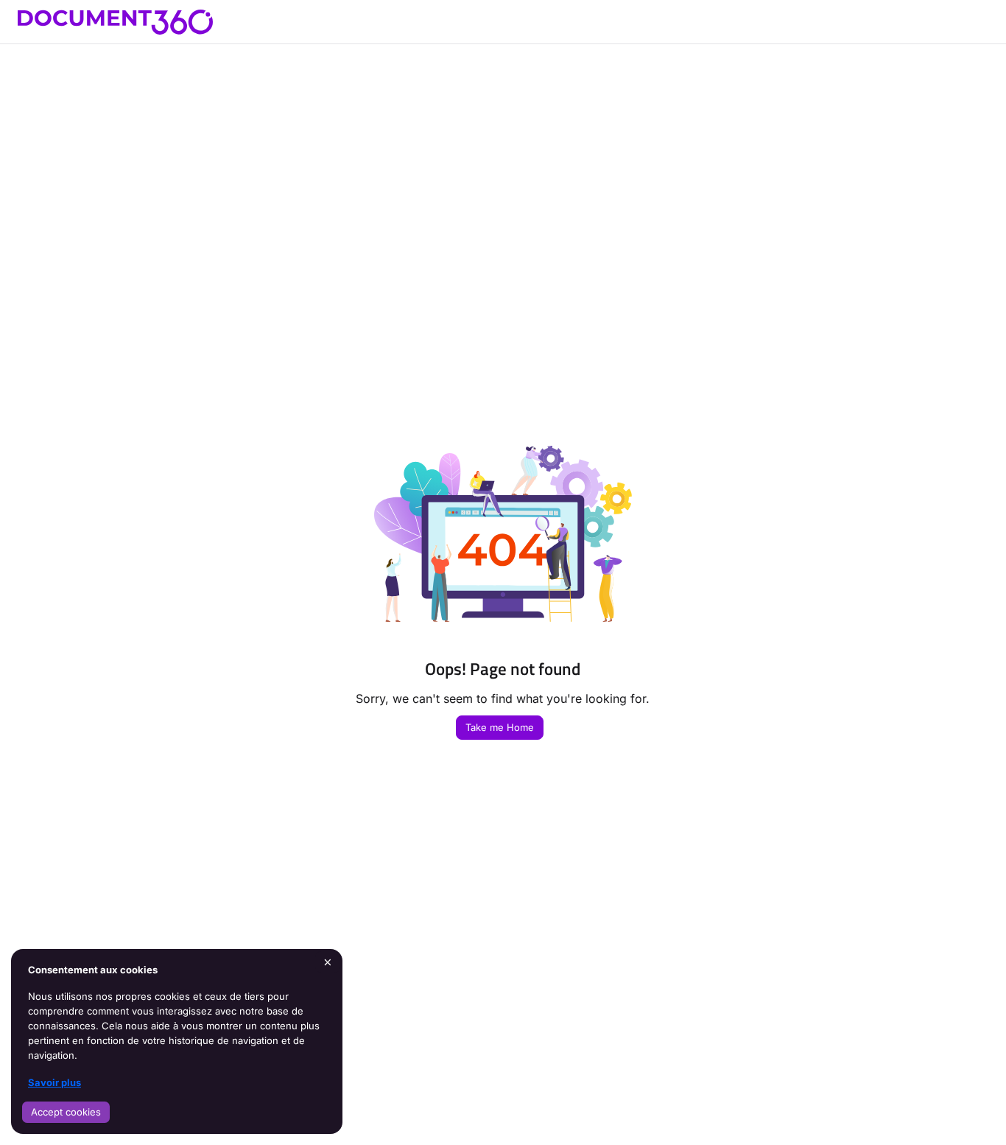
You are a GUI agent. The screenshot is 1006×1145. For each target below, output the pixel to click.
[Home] (115, 22)
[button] (973, 1108)
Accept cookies (66, 1112)
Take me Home (499, 727)
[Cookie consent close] (327, 962)
